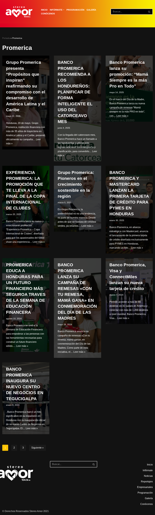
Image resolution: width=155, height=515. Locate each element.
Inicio (44, 10)
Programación (75, 10)
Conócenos (48, 13)
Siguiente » (37, 447)
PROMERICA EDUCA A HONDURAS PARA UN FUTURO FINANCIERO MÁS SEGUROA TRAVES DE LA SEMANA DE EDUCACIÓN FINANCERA (26, 288)
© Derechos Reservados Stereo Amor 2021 (25, 511)
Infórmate (148, 470)
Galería (91, 10)
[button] (63, 9)
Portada (6, 38)
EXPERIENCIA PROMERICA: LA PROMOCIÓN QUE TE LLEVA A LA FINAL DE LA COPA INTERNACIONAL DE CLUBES (25, 190)
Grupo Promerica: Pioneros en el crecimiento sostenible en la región (76, 184)
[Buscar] (149, 12)
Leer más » (122, 116)
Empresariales (145, 487)
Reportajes (147, 481)
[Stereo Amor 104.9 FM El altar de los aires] (19, 12)
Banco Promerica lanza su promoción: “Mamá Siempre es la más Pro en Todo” (128, 74)
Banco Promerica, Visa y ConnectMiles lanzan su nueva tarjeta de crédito (127, 276)
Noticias (148, 476)
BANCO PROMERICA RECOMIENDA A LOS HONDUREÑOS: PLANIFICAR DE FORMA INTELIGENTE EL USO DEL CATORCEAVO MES (75, 92)
